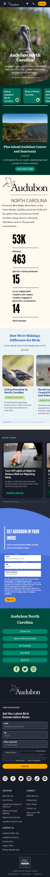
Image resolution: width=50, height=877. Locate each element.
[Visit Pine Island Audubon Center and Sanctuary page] (25, 142)
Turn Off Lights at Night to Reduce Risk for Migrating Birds (22, 470)
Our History (8, 800)
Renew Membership (11, 850)
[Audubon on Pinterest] (44, 778)
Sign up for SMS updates (33, 813)
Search (33, 3)
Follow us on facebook (16, 669)
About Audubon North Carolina (9, 96)
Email (7, 556)
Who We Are (8, 796)
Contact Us (25, 631)
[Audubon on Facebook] (13, 778)
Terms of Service (22, 581)
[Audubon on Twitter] (21, 778)
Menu (5, 3)
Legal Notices (13, 874)
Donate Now (8, 841)
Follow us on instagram (33, 669)
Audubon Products (11, 837)
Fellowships (32, 800)
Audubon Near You (11, 833)
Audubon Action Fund (12, 821)
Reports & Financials (11, 817)
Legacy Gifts (8, 846)
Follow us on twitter (25, 669)
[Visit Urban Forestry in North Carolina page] (18, 387)
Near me (27, 4)
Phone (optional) (11, 572)
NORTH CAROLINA (15, 397)
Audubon (13, 3)
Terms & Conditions (34, 761)
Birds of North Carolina (32, 93)
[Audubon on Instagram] (5, 778)
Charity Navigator (25, 861)
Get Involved (25, 646)
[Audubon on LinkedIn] (29, 778)
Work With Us (32, 796)
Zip (7, 564)
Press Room (32, 804)
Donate (42, 3)
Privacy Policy (22, 592)
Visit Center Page (25, 169)
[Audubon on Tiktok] (37, 778)
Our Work (25, 653)
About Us (25, 660)
